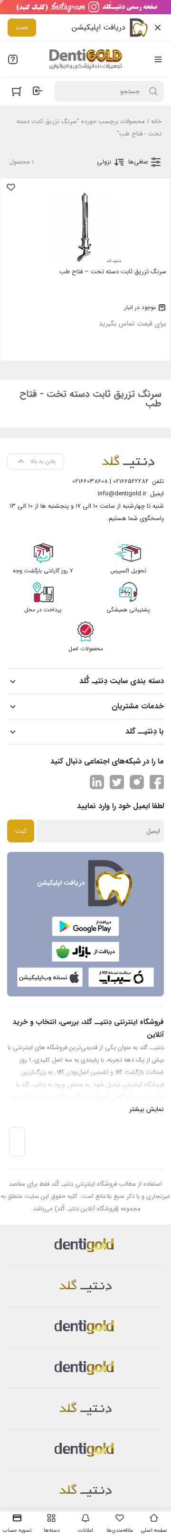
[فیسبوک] (157, 782)
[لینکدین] (97, 782)
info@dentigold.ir (122, 494)
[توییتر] (117, 782)
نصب (22, 27)
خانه (156, 121)
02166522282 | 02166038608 (110, 481)
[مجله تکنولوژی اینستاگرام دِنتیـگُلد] (137, 782)
